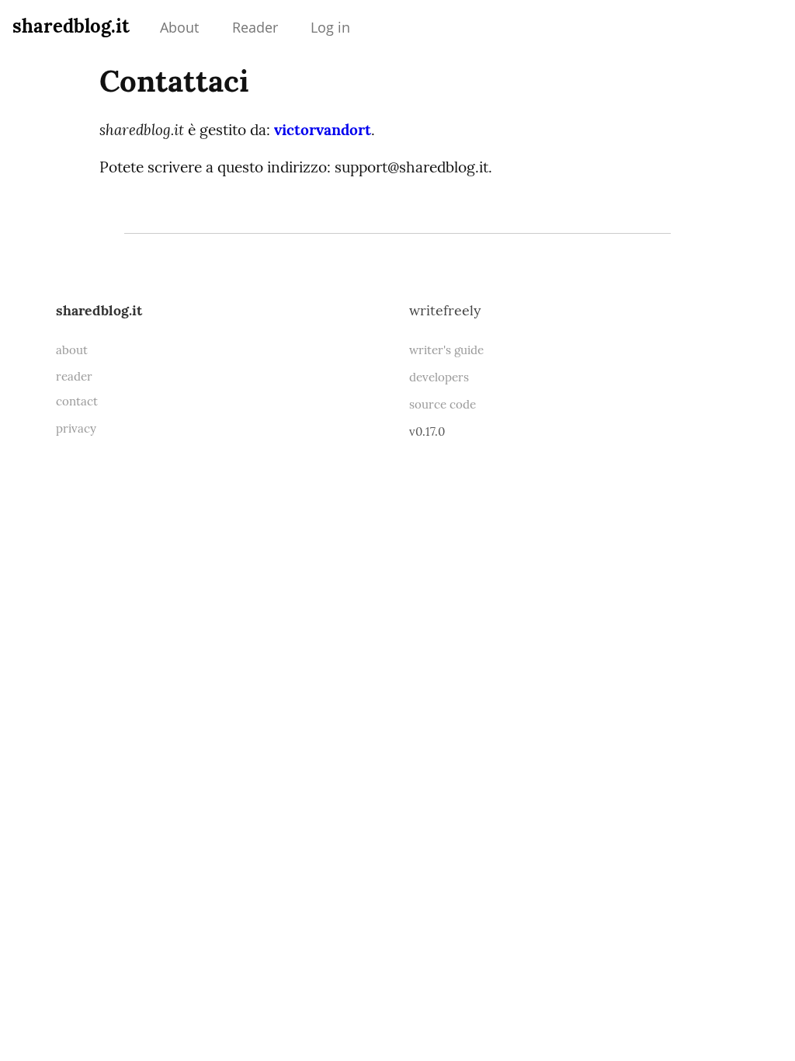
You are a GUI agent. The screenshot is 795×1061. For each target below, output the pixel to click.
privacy (76, 428)
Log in (330, 27)
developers (439, 377)
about (72, 350)
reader (74, 376)
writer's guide (446, 350)
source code (442, 404)
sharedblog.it (71, 26)
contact (77, 401)
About (179, 27)
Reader (255, 27)
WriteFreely (445, 310)
